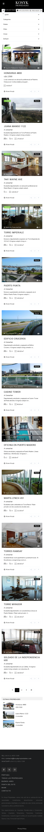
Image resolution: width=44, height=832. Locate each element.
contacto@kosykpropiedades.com (18, 759)
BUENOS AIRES (8, 781)
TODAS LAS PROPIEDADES (12, 778)
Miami (16, 174)
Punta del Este (16, 227)
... (28, 82)
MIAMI (4, 788)
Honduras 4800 (13, 73)
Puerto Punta (12, 285)
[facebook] (4, 770)
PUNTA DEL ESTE (8, 785)
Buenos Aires (23, 68)
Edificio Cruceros (15, 338)
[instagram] (14, 770)
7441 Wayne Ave (13, 179)
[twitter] (9, 770)
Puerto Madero (10, 121)
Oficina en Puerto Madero (20, 445)
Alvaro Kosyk (10, 91)
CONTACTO (6, 791)
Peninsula (8, 227)
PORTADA (6, 775)
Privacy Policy (22, 829)
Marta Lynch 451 (14, 498)
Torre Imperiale (14, 232)
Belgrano (8, 546)
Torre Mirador (13, 604)
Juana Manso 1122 (15, 126)
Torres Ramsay (13, 551)
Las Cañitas (9, 652)
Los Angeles (9, 387)
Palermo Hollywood (11, 68)
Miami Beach (9, 174)
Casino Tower (12, 392)
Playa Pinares (9, 334)
